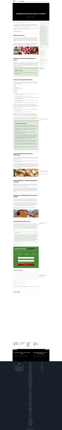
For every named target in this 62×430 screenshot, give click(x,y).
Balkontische (30, 366)
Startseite (14, 21)
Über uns (42, 370)
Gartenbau (32, 1)
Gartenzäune (30, 387)
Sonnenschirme (30, 414)
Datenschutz (42, 367)
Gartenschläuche (30, 382)
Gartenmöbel (37, 1)
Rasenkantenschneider (30, 408)
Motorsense (30, 402)
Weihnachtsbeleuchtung (30, 423)
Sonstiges (30, 415)
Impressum (42, 365)
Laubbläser (30, 398)
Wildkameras (30, 424)
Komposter (30, 397)
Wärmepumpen (30, 419)
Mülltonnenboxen (30, 403)
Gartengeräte (27, 1)
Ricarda (18, 232)
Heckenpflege (30, 392)
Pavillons (30, 404)
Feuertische (30, 371)
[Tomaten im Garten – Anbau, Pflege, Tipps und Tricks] (36, 341)
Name (19, 256)
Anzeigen (20, 31)
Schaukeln (30, 412)
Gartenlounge (30, 380)
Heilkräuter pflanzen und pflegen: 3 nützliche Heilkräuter (28, 344)
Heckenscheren (30, 393)
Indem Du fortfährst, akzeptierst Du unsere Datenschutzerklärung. (24, 262)
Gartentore (30, 386)
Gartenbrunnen (30, 375)
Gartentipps (45, 1)
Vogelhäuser (30, 418)
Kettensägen (30, 396)
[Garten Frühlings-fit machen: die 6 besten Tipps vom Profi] (16, 341)
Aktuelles (30, 365)
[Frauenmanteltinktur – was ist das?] (22, 341)
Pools (30, 407)
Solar (41, 1)
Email (19, 259)
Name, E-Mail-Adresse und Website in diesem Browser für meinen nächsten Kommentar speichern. (26, 286)
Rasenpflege (30, 409)
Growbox (30, 391)
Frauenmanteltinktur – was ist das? (22, 343)
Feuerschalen (30, 370)
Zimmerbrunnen (30, 425)
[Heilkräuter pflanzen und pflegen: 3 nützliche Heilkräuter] (29, 341)
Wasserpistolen (30, 420)
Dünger (30, 369)
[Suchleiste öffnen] (48, 1)
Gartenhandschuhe (30, 377)
